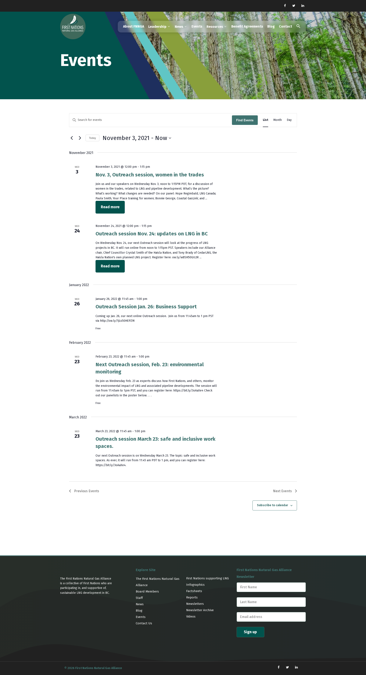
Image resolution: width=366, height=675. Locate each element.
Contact (285, 26)
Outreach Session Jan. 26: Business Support (146, 307)
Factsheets (194, 591)
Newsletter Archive (200, 610)
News (140, 604)
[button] (298, 26)
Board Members (147, 591)
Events (196, 26)
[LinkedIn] (302, 6)
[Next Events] (79, 138)
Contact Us (144, 623)
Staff (139, 598)
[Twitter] (293, 6)
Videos (190, 616)
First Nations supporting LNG (207, 578)
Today (92, 138)
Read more (110, 207)
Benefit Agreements (247, 26)
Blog (271, 26)
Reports (192, 597)
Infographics (195, 585)
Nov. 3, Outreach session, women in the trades (150, 175)
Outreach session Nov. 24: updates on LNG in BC (152, 234)
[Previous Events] (71, 138)
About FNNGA (133, 26)
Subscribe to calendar (272, 505)
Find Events (245, 120)
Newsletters (195, 604)
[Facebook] (284, 6)
